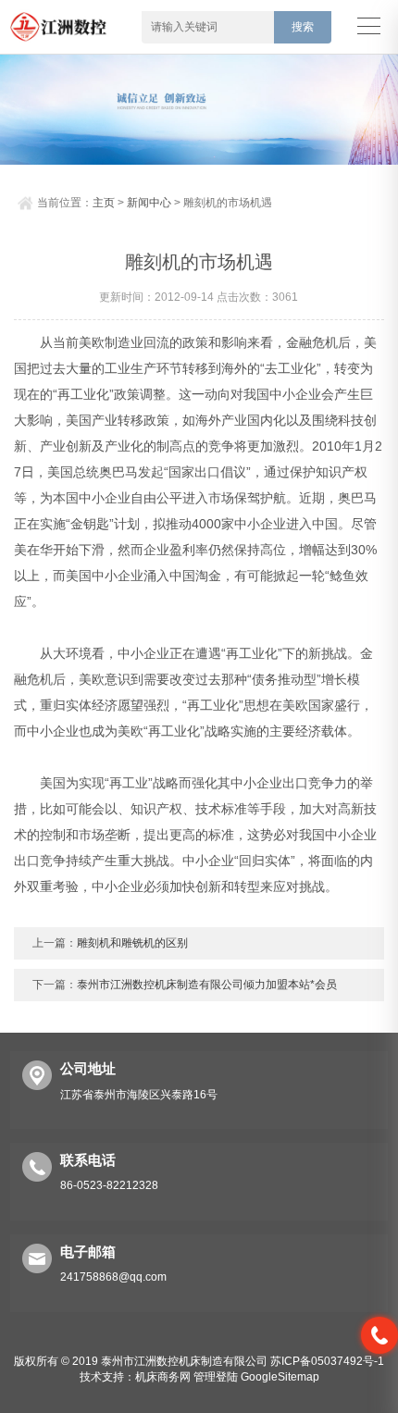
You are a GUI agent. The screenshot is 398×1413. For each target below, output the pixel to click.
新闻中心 (149, 202)
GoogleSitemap (280, 1376)
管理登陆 (215, 1376)
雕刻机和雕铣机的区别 (132, 942)
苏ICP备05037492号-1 (327, 1361)
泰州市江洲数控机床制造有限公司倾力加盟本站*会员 (207, 984)
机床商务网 (163, 1376)
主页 (104, 202)
